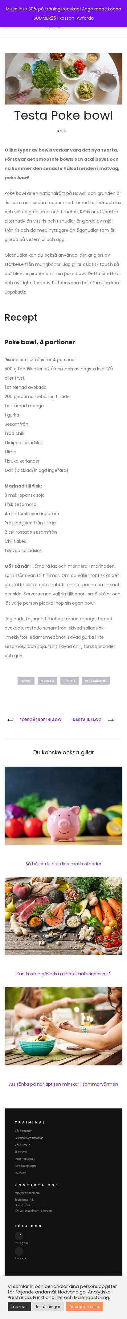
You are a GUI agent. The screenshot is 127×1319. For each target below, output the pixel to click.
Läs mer (19, 1306)
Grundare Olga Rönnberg (29, 1138)
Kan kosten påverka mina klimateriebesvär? (64, 974)
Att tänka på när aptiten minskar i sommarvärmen (63, 1084)
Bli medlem (21, 1152)
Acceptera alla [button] (84, 1306)
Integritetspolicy (25, 1159)
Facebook (21, 1258)
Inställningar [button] (48, 1306)
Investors (21, 1173)
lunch (26, 681)
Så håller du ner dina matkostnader (63, 864)
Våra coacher (23, 1131)
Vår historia (22, 1145)
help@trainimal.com (27, 1193)
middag (47, 681)
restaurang (96, 681)
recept (69, 681)
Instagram (21, 1243)
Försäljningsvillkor (25, 1166)
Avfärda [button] (85, 18)
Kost (62, 130)
